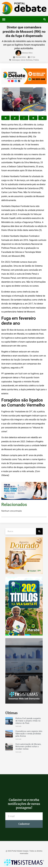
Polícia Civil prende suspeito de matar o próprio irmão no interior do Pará (28, 720)
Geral (23, 60)
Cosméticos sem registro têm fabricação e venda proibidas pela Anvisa (28, 733)
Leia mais (18, 726)
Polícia (36, 60)
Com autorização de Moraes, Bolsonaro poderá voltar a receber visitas (28, 746)
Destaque (16, 60)
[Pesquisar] (39, 531)
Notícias (29, 60)
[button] (3, 19)
